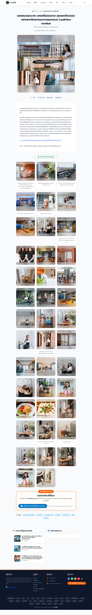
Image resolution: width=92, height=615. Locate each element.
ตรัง (38, 598)
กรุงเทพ (37, 603)
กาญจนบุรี (24, 601)
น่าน (30, 601)
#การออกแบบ (66, 515)
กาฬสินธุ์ (74, 601)
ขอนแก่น (82, 598)
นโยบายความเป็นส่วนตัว (38, 589)
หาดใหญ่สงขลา (75, 598)
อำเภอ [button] (51, 2)
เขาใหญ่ (43, 603)
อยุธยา (49, 603)
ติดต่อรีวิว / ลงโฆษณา (77, 583)
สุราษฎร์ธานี (50, 598)
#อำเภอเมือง (39, 515)
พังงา (33, 598)
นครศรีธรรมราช (11, 598)
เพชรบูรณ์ (68, 601)
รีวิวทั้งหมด (35, 580)
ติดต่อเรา (35, 586)
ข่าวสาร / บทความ (37, 582)
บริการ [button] (64, 2)
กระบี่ (23, 598)
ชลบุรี (35, 601)
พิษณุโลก (31, 603)
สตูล (28, 598)
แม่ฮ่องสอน (41, 601)
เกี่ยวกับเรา (35, 584)
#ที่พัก (73, 515)
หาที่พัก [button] (35, 2)
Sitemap (35, 591)
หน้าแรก (29, 2)
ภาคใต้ (61, 603)
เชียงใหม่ (11, 601)
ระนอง (43, 598)
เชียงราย (17, 601)
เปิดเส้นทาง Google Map (47, 157)
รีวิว (41, 11)
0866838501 (52, 581)
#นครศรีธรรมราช (49, 515)
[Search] (84, 2)
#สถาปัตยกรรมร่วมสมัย (28, 515)
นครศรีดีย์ (55, 607)
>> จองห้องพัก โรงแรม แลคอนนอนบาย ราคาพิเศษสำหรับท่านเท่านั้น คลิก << (41, 140)
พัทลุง (61, 598)
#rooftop (58, 515)
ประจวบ (67, 598)
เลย (62, 601)
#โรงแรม (46, 518)
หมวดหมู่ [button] (43, 2)
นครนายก (56, 601)
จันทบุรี (55, 603)
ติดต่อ (70, 2)
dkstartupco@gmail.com (55, 583)
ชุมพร (56, 598)
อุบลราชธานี (49, 601)
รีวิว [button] (57, 2)
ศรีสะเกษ (80, 601)
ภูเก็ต (18, 598)
